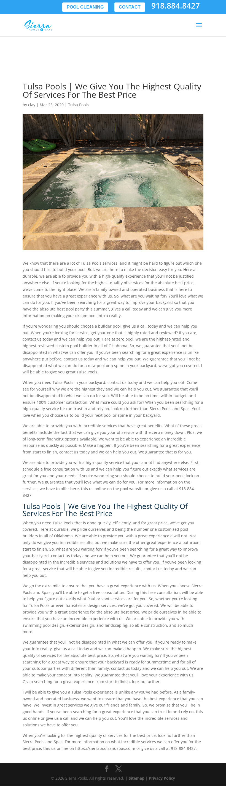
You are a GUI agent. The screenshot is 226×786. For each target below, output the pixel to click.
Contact (130, 7)
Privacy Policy (162, 778)
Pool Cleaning (85, 7)
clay (31, 104)
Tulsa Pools (78, 104)
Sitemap (136, 778)
